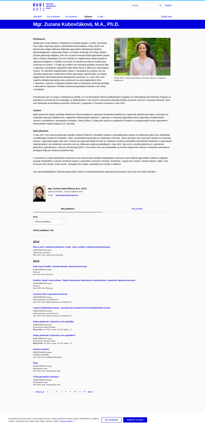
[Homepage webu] (44, 7)
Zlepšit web (166, 16)
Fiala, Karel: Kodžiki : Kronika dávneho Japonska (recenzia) (60, 266)
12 (84, 392)
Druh (35, 217)
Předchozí (40, 392)
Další (90, 392)
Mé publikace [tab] (68, 209)
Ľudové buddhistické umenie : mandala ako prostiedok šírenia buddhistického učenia (71, 308)
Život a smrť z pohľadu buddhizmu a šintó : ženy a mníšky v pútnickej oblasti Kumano (71, 247)
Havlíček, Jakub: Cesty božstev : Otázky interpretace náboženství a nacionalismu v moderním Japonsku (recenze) (84, 280)
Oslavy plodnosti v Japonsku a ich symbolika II (54, 335)
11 (80, 392)
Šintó (35, 363)
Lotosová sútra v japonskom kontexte (50, 294)
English (168, 5)
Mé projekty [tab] (137, 209)
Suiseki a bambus (41, 349)
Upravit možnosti (66, 421)
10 (75, 392)
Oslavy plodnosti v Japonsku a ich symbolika (53, 322)
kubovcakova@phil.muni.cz (67, 195)
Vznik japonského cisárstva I (46, 377)
